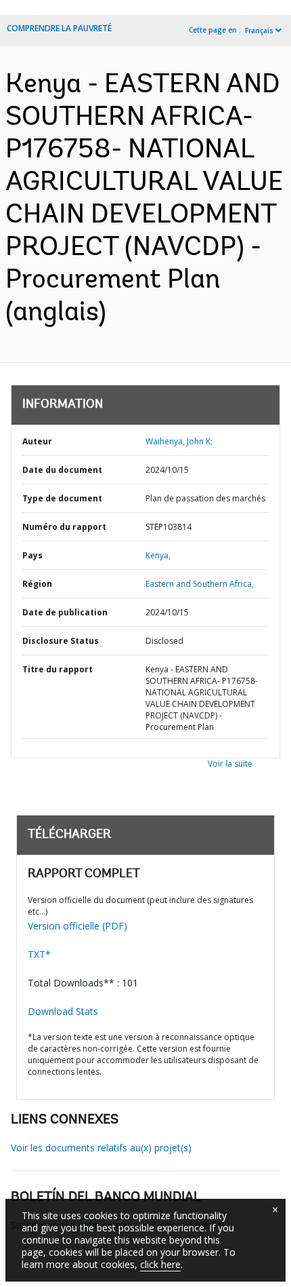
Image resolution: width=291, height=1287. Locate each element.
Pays (32, 555)
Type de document (62, 498)
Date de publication (65, 612)
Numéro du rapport (64, 527)
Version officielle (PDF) (77, 925)
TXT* (39, 954)
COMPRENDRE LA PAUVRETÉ (59, 28)
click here (160, 1264)
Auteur (37, 441)
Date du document (62, 470)
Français (259, 30)
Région (37, 584)
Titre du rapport (57, 669)
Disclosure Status (60, 641)
